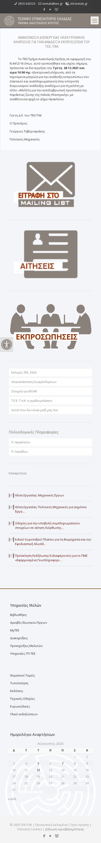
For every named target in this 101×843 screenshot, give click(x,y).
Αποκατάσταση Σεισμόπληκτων (33, 382)
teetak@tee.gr (53, 3)
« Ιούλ (12, 799)
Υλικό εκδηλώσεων (24, 714)
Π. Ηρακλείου (20, 442)
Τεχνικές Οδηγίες (22, 698)
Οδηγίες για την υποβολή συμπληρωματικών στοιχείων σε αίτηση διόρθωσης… (47, 525)
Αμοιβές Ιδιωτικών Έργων (28, 622)
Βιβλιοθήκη (18, 615)
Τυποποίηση (19, 683)
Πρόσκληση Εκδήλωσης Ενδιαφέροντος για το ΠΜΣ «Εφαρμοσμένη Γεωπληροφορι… (51, 557)
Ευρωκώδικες (20, 706)
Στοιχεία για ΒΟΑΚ (24, 391)
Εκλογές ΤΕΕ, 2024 (23, 372)
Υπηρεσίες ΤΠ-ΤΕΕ (22, 653)
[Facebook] (44, 9)
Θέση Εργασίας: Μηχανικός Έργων (39, 495)
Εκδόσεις (16, 691)
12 (38, 770)
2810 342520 (26, 3)
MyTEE (14, 630)
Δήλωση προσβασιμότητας (64, 829)
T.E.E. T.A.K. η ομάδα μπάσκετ (31, 400)
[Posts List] (56, 9)
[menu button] (95, 20)
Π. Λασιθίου (19, 451)
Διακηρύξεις (19, 638)
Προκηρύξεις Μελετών (26, 646)
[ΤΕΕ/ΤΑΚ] (9, 20)
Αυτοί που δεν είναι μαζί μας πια (34, 410)
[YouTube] (50, 9)
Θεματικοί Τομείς (22, 675)
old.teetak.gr (79, 3)
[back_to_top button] (91, 833)
